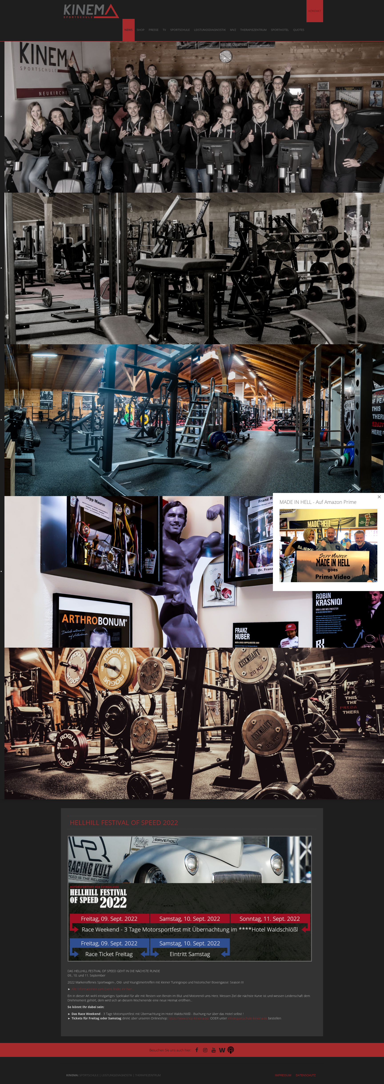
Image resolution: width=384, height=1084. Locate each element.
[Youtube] (214, 1050)
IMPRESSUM (283, 1075)
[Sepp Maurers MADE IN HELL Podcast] (230, 1050)
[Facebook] (197, 1050)
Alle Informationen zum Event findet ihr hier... (103, 989)
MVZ (233, 30)
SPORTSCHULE (180, 30)
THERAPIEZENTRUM (253, 30)
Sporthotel (280, 30)
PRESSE (153, 30)
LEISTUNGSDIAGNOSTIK (210, 30)
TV (164, 30)
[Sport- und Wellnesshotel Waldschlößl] (222, 1050)
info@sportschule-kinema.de (247, 1018)
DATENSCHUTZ (306, 1075)
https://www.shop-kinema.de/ (188, 1018)
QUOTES (298, 30)
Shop (140, 30)
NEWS (128, 30)
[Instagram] (205, 1050)
